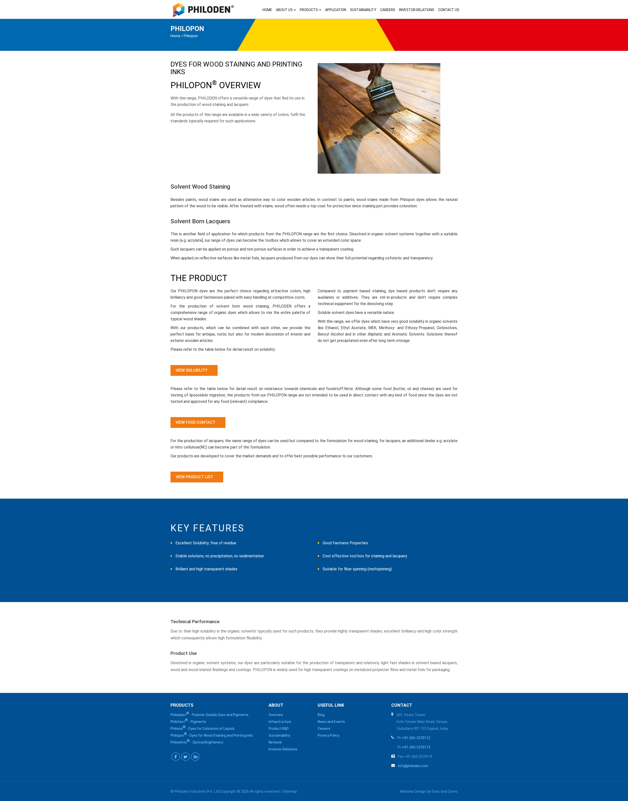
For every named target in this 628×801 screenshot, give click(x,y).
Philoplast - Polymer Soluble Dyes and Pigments (209, 714)
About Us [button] (284, 10)
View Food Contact (195, 422)
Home (267, 10)
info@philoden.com (413, 766)
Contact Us (448, 10)
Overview (276, 715)
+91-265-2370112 (416, 738)
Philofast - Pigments (188, 721)
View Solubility (192, 370)
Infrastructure (280, 722)
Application (335, 10)
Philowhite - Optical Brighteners (196, 741)
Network (275, 742)
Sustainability (363, 10)
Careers (387, 10)
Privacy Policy (328, 735)
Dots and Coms (445, 791)
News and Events (331, 722)
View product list (194, 477)
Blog (321, 715)
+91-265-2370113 (416, 747)
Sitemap (290, 791)
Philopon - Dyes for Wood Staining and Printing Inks (211, 734)
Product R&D (279, 729)
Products (309, 10)
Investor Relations (416, 10)
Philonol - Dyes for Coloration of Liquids (202, 728)
